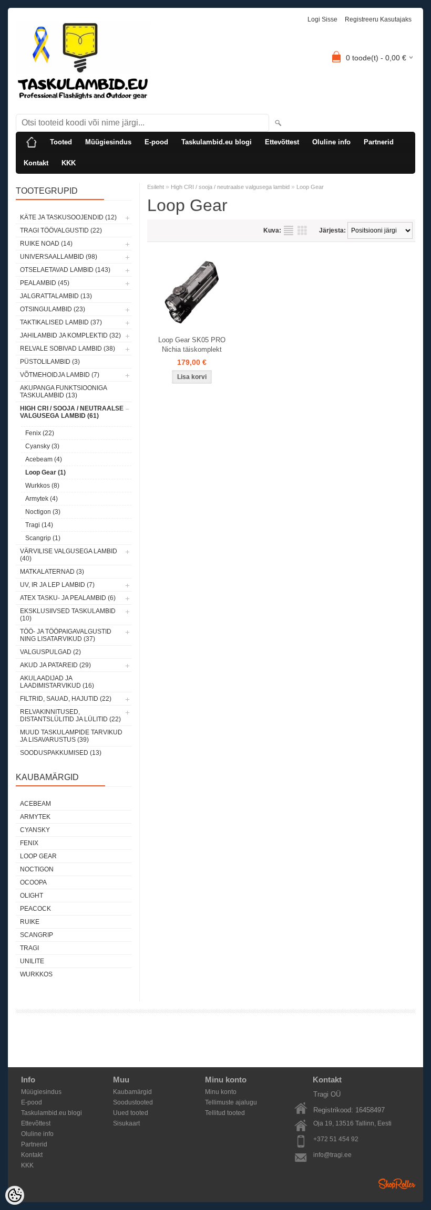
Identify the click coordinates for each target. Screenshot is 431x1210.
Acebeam (35, 803)
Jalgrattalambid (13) (56, 296)
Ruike (29, 921)
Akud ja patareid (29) (55, 665)
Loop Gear (38, 856)
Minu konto (221, 1092)
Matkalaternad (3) (52, 571)
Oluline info (331, 142)
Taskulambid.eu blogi (216, 142)
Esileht (155, 187)
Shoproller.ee (396, 1184)
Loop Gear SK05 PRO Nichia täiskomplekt (191, 344)
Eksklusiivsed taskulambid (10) (68, 614)
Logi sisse (322, 19)
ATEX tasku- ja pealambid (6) (68, 598)
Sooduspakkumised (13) (60, 752)
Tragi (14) (39, 525)
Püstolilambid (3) (50, 361)
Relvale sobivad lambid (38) (67, 348)
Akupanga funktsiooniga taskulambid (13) (63, 391)
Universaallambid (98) (58, 256)
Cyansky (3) (42, 446)
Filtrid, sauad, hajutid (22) (65, 698)
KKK (68, 163)
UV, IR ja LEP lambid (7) (57, 584)
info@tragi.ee (332, 1155)
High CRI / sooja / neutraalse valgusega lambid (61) (72, 412)
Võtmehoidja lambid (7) (59, 374)
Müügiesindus (108, 142)
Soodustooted (133, 1102)
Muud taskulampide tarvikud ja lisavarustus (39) (71, 736)
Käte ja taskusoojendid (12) (68, 217)
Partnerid (379, 142)
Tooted (61, 142)
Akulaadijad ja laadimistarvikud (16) (57, 682)
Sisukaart (126, 1123)
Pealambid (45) (44, 283)
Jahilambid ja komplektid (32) (70, 335)
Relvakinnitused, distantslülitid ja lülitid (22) (70, 715)
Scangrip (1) (42, 538)
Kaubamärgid (132, 1092)
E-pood (156, 142)
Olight (31, 895)
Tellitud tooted (225, 1113)
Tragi (29, 948)
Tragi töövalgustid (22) (61, 230)
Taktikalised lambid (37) (61, 322)
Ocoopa (33, 882)
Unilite (32, 961)
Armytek (35, 816)
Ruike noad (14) (46, 243)
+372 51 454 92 (335, 1139)
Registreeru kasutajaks (378, 19)
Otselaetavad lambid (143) (65, 269)
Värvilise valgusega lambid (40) (68, 555)
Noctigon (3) (42, 511)
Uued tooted (130, 1113)
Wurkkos (36, 974)
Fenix (29, 843)
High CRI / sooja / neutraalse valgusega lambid (230, 187)
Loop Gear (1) (45, 472)
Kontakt (36, 163)
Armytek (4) (41, 498)
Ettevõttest (282, 142)
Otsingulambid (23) (52, 309)
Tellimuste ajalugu (231, 1102)
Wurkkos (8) (42, 485)
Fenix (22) (39, 433)
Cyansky (35, 830)
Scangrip (36, 935)
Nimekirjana (288, 230)
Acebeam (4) (43, 459)
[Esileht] (31, 142)
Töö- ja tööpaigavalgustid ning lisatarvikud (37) (65, 635)
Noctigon (37, 869)
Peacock (35, 908)
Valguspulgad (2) (50, 652)
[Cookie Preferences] (14, 1195)
